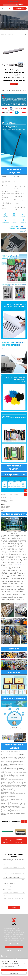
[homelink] (9, 8)
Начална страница (7, 22)
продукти (19, 564)
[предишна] (2, 65)
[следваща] (24, 65)
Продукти (18, 22)
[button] (22, 821)
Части (24, 22)
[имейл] (25, 490)
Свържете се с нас (14, 947)
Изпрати (14, 907)
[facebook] (14, 944)
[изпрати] (16, 5)
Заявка (15, 84)
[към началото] (25, 494)
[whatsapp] (18, 944)
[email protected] (15, 1)
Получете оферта (19, 8)
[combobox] (6, 873)
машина (21, 553)
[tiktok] (10, 944)
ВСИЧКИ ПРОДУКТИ (7, 34)
